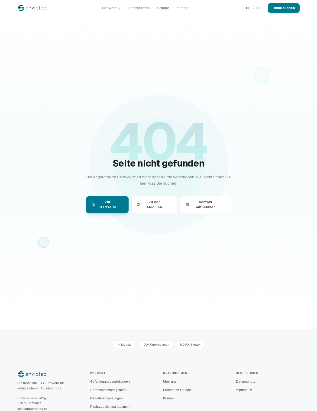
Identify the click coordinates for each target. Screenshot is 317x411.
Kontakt (183, 8)
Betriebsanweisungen (106, 398)
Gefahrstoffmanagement (108, 390)
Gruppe (163, 8)
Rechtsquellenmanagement (110, 407)
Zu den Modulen (154, 204)
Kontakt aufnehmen (206, 204)
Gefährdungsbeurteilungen (110, 381)
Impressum (244, 390)
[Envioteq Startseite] (32, 8)
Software (109, 8)
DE (248, 8)
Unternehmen (139, 8)
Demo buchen (284, 8)
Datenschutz (246, 381)
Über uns (170, 381)
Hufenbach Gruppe (177, 390)
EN (259, 8)
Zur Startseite (107, 204)
